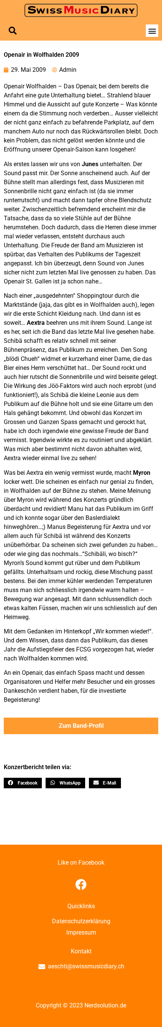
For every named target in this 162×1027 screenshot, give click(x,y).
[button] (12, 30)
